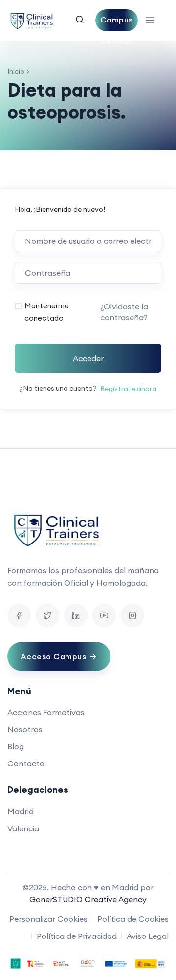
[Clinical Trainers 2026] (31, 20)
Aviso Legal (148, 936)
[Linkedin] (76, 615)
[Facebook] (19, 615)
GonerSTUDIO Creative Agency (88, 899)
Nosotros (25, 729)
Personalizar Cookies (48, 919)
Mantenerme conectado (46, 312)
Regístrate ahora (128, 388)
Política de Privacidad (77, 936)
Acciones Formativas (46, 712)
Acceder (88, 358)
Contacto (25, 763)
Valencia (23, 828)
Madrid (20, 811)
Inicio (15, 71)
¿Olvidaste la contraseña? (124, 312)
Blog (15, 746)
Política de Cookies (133, 919)
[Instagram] (132, 615)
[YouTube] (104, 615)
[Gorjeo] (47, 615)
